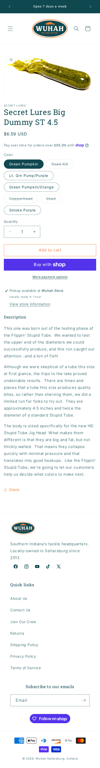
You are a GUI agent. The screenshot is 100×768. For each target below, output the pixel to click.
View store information (29, 304)
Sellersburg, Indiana (62, 758)
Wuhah (41, 758)
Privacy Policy (23, 656)
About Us (18, 598)
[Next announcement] (90, 6)
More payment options (50, 277)
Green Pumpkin (23, 164)
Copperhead (23, 199)
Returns (17, 633)
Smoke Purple (22, 210)
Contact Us (20, 610)
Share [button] (14, 489)
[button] (10, 28)
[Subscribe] (83, 700)
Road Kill (63, 165)
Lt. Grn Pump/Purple (28, 175)
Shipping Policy (24, 645)
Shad (53, 199)
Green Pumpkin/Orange (31, 187)
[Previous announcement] (9, 6)
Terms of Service (25, 668)
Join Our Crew (23, 622)
